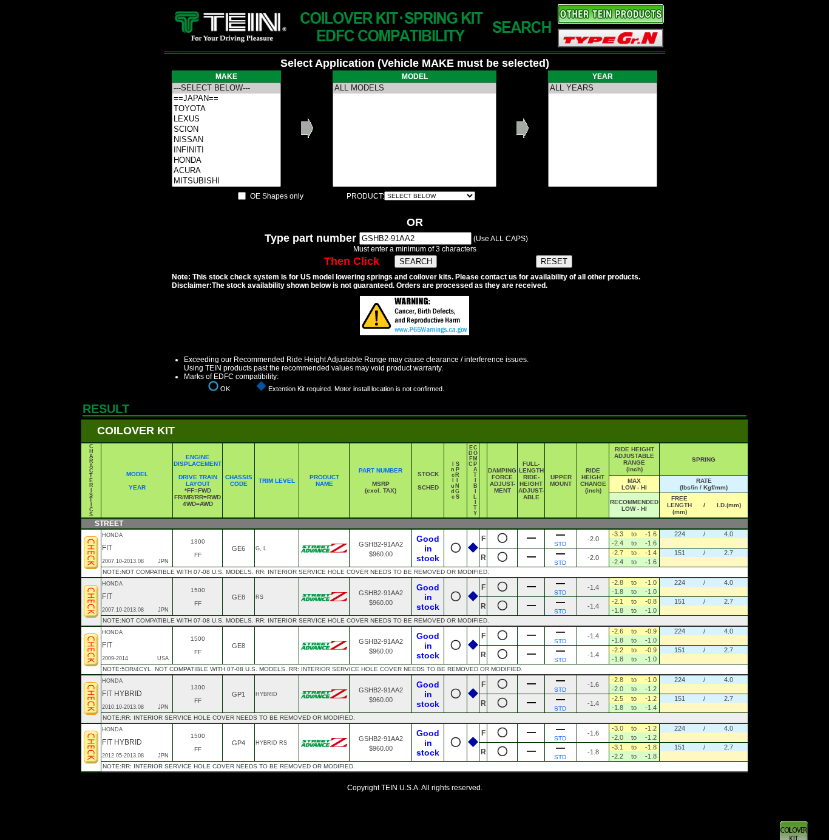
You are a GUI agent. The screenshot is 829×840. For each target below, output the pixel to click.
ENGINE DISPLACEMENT (198, 460)
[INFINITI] (226, 150)
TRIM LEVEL (277, 480)
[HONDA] (226, 160)
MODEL (137, 474)
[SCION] (226, 130)
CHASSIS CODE (238, 480)
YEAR (137, 487)
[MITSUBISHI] (226, 181)
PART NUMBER (380, 470)
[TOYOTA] (226, 109)
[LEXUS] (226, 119)
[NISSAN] (226, 140)
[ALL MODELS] (414, 88)
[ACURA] (226, 171)
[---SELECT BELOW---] (226, 88)
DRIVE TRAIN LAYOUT (197, 480)
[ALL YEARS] (603, 88)
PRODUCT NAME (324, 480)
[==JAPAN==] (226, 99)
